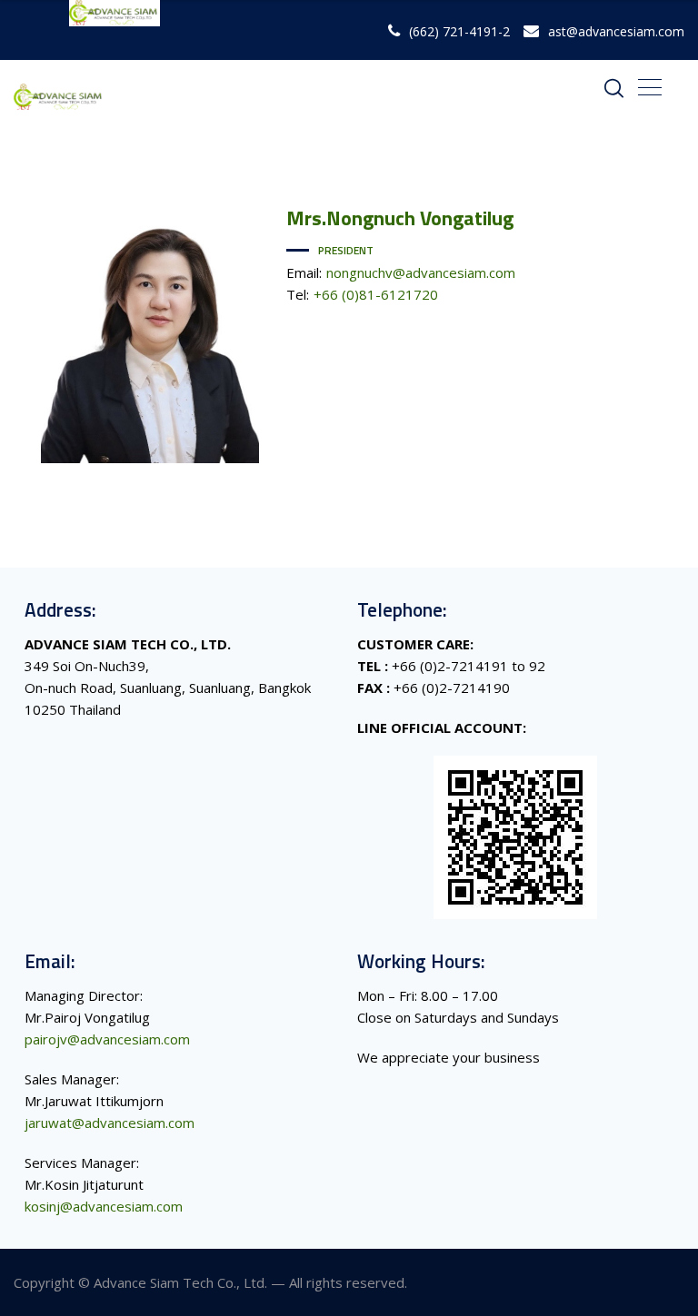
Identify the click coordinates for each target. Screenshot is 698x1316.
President (346, 250)
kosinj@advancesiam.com (104, 1206)
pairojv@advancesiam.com (107, 1039)
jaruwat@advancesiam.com (109, 1122)
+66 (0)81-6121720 (376, 294)
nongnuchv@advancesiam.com (420, 272)
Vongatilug (400, 218)
